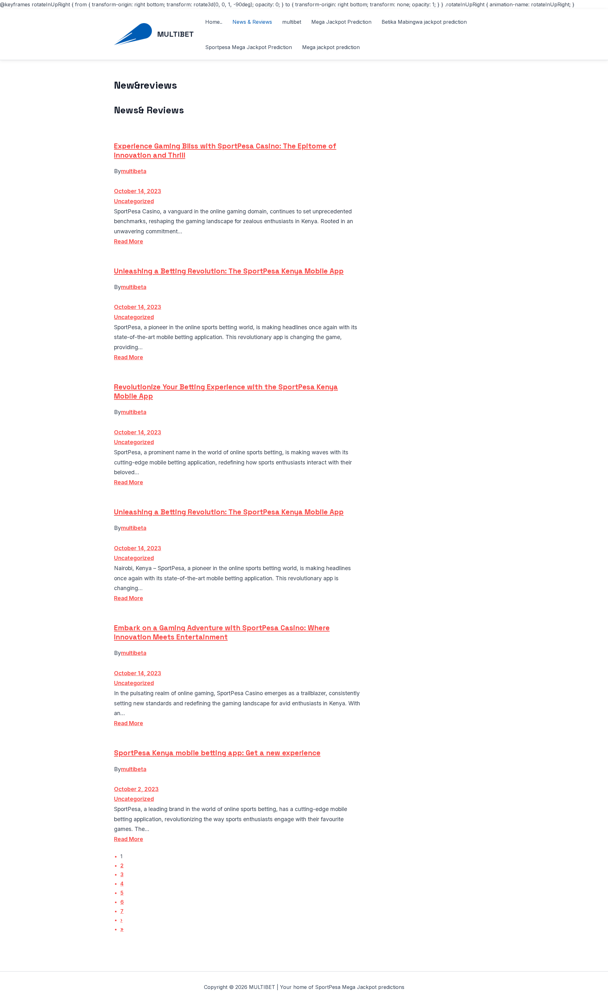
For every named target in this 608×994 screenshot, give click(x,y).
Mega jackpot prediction (331, 47)
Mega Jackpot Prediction (341, 22)
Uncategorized (134, 201)
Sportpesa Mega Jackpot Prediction (248, 47)
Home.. (213, 22)
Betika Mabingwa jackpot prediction (424, 22)
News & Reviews (252, 22)
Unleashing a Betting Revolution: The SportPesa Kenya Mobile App (229, 271)
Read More (128, 241)
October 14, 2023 (137, 191)
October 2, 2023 (136, 789)
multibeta (133, 171)
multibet (291, 22)
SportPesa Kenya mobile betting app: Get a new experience (217, 753)
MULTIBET (175, 34)
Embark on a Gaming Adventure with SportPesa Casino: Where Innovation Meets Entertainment (222, 632)
